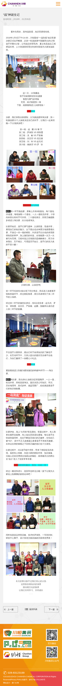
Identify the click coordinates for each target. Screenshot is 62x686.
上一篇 (10, 609)
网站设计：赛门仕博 (11, 683)
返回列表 (33, 609)
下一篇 (52, 609)
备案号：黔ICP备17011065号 (33, 680)
